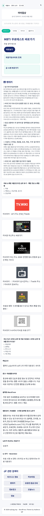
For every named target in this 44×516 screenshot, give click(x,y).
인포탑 (15, 31)
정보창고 (12, 489)
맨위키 (12, 483)
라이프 (23, 31)
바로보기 (9, 49)
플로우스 (31, 31)
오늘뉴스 (31, 489)
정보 (12, 495)
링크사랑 (21, 5)
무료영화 (25, 504)
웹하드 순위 (14, 5)
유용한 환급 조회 (31, 483)
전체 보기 (6, 31)
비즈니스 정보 (12, 476)
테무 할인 (31, 504)
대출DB (8, 5)
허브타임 (31, 476)
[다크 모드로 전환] (41, 5)
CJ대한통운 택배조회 (15, 504)
